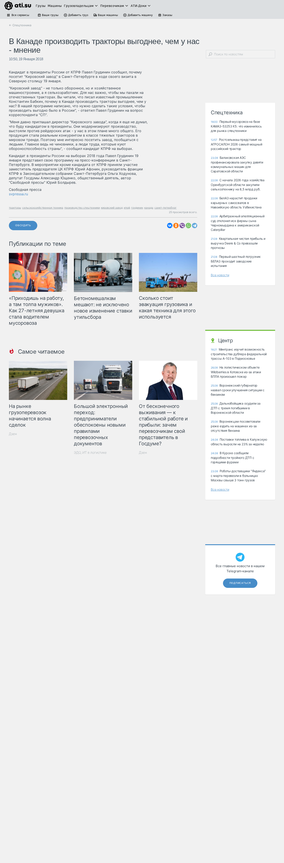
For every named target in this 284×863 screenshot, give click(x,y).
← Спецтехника (20, 25)
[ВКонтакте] (169, 225)
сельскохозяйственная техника (42, 207)
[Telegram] (194, 225)
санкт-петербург (165, 207)
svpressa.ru (18, 194)
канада (148, 207)
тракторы (15, 207)
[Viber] (182, 225)
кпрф (127, 207)
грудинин (137, 207)
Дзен (13, 434)
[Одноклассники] (176, 225)
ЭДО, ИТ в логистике (90, 452)
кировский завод (112, 207)
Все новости (220, 275)
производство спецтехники (82, 207)
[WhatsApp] (188, 225)
